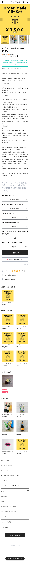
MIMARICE (4, 496)
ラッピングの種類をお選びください (12, 204)
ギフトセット (4, 470)
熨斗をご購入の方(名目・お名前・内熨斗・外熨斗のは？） (15, 232)
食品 (2, 491)
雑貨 (2, 501)
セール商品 (4, 517)
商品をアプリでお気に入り (16, 259)
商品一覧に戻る (15, 535)
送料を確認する (17, 69)
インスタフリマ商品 (6, 522)
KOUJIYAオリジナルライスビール (10, 475)
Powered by (13, 545)
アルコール (4, 480)
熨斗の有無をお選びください (10, 222)
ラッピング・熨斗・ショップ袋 (8, 511)
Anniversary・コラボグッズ (8, 506)
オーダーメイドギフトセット (8, 465)
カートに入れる (15, 253)
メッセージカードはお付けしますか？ (13, 243)
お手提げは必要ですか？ (9, 213)
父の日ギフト (4, 527)
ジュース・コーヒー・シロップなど (10, 486)
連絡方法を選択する (8, 195)
